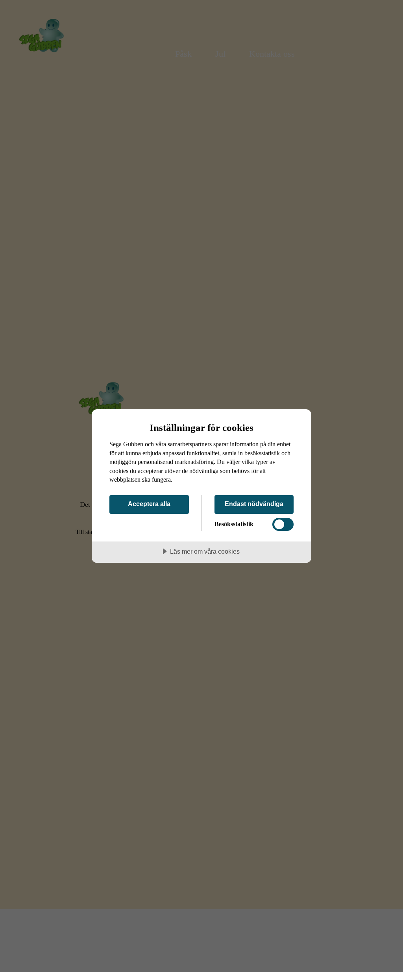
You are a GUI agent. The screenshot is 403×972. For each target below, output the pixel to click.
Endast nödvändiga (254, 503)
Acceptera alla (149, 503)
